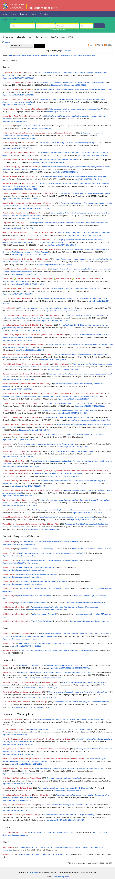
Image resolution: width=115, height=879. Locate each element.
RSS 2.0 (109, 45)
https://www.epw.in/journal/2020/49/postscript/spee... (21, 466)
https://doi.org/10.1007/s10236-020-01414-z (18, 95)
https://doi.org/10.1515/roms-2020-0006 (16, 105)
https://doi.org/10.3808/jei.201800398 (65, 172)
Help (13, 14)
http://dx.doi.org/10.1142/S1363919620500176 (28, 486)
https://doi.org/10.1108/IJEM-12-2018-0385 (18, 379)
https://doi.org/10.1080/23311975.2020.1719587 (19, 189)
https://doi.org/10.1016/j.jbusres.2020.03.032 (85, 235)
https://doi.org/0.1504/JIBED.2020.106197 (17, 457)
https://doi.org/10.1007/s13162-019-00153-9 (62, 112)
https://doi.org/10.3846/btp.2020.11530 (88, 179)
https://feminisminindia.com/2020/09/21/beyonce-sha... (48, 610)
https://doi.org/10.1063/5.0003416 (14, 735)
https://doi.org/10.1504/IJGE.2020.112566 (27, 274)
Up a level (8, 42)
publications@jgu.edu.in (61, 877)
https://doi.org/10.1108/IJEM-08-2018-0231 (18, 228)
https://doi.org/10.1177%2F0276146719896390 (29, 255)
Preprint (86, 55)
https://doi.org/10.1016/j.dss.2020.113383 (92, 155)
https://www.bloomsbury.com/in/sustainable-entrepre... (31, 707)
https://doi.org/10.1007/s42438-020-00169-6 (28, 284)
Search (99, 26)
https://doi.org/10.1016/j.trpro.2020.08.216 (17, 754)
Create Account (12, 19)
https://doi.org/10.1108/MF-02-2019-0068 (72, 413)
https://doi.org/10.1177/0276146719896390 (63, 476)
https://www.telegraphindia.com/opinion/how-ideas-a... (86, 603)
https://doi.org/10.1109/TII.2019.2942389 (61, 245)
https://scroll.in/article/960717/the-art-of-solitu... (19, 544)
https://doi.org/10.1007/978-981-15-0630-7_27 (40, 688)
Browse (23, 14)
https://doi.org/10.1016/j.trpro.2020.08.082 (17, 744)
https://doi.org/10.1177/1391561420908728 (48, 162)
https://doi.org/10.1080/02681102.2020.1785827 (19, 505)
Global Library (33, 872)
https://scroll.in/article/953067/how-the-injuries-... (20, 563)
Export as (6, 46)
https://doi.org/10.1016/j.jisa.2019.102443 (17, 340)
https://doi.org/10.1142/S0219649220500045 (34, 208)
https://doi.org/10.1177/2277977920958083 (17, 294)
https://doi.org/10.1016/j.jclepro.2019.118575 (74, 399)
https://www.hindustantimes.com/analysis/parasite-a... (22, 577)
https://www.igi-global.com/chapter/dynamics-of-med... (45, 678)
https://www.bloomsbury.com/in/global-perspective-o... (22, 639)
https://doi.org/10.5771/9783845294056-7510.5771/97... (70, 668)
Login (3, 19)
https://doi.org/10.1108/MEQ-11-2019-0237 (34, 430)
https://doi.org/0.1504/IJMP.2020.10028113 (89, 406)
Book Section (53, 55)
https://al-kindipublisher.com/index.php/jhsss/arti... (42, 529)
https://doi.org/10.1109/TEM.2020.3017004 (17, 148)
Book (45, 55)
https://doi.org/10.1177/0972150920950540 (17, 389)
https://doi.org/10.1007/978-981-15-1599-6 (27, 646)
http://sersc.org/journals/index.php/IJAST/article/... (55, 265)
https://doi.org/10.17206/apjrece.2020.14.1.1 (57, 360)
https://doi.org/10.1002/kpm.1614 (31, 218)
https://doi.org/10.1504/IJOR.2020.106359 (88, 513)
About (33, 14)
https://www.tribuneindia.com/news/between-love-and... (92, 549)
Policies (44, 14)
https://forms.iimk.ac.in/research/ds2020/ (69, 791)
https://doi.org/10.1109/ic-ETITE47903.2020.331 (19, 784)
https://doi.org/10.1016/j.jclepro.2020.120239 (18, 138)
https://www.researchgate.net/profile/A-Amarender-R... (90, 420)
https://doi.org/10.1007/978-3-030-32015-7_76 (40, 697)
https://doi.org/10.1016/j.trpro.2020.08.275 (27, 764)
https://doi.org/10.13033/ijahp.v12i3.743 (30, 350)
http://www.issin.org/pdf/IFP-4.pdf (40, 128)
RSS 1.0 (99, 45)
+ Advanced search (57, 30)
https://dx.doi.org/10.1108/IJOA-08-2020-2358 (28, 330)
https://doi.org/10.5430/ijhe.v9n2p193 (15, 121)
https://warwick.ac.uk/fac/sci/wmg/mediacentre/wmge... (22, 774)
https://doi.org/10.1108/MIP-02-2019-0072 (85, 520)
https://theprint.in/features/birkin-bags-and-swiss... (20, 556)
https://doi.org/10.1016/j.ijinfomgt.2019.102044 (51, 321)
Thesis (92, 55)
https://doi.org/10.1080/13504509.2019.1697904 (19, 199)
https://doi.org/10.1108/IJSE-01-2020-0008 (72, 447)
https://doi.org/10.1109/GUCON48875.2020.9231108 (65, 820)
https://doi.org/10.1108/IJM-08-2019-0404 (17, 496)
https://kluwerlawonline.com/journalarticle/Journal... (64, 311)
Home (5, 14)
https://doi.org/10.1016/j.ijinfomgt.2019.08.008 (18, 440)
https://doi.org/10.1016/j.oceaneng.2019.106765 (68, 85)
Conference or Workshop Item (71, 55)
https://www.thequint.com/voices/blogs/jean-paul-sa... (89, 621)
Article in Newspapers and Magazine (28, 55)
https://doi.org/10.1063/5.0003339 (14, 810)
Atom (91, 45)
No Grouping (66, 51)
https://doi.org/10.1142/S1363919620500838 (64, 369)
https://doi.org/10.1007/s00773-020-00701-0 (18, 78)
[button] (39, 46)
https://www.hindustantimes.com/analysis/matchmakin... (23, 570)
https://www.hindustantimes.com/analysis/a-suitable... (22, 584)
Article (11, 55)
